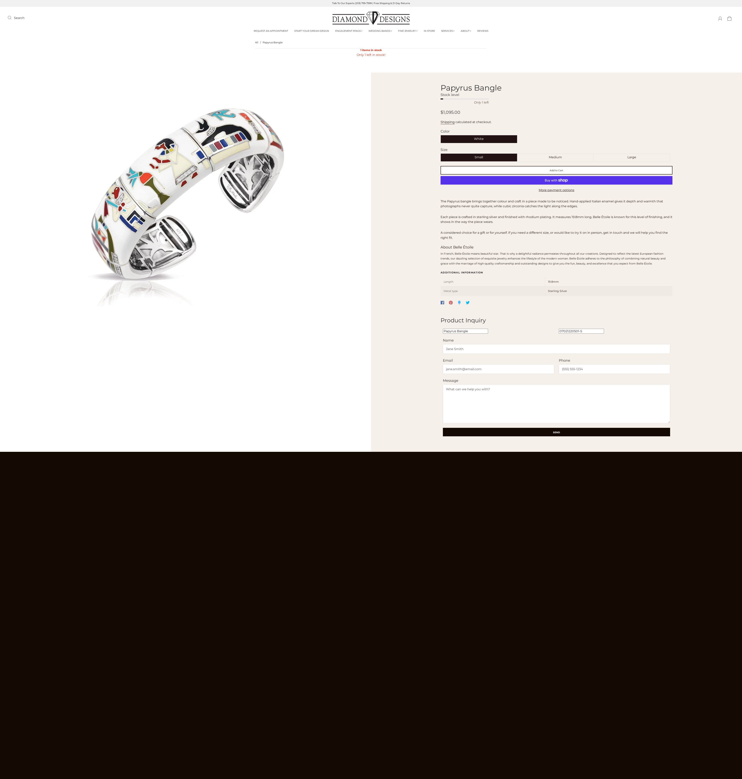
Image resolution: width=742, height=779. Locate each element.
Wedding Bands (379, 30)
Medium (555, 157)
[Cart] (729, 17)
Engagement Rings (348, 30)
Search (19, 18)
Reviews (482, 30)
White (479, 139)
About (465, 30)
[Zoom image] (185, 196)
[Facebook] (442, 302)
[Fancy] (459, 302)
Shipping (448, 122)
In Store (429, 30)
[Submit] (12, 17)
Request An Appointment (271, 30)
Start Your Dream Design (311, 30)
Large (631, 157)
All (256, 42)
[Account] (720, 17)
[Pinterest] (451, 302)
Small (479, 157)
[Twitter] (468, 302)
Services (447, 30)
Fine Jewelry (407, 30)
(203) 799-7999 (363, 3)
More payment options (556, 190)
